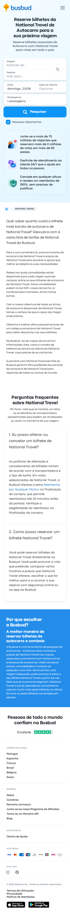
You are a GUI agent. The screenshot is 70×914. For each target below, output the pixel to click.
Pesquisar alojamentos (26, 122)
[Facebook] (18, 872)
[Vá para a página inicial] (17, 8)
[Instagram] (8, 872)
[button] (57, 69)
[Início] (6, 209)
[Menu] (62, 7)
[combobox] (35, 63)
